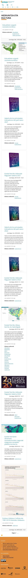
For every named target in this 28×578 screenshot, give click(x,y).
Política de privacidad (8, 557)
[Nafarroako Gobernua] (17, 574)
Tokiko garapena (17, 35)
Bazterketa (7, 349)
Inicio (2, 11)
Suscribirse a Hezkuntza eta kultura (1, 535)
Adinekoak (7, 348)
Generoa (6, 362)
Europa (16, 143)
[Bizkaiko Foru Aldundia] (10, 568)
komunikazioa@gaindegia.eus (10, 549)
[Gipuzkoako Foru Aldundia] (24, 568)
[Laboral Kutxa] (10, 574)
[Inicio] (8, 2)
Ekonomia (6, 352)
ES (8, 7)
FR (12, 7)
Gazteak (6, 360)
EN (17, 7)
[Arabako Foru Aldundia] (3, 568)
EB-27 (5, 351)
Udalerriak (7, 370)
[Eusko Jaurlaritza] (17, 568)
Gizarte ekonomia (8, 363)
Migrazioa (6, 365)
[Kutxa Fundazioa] (3, 574)
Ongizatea (6, 366)
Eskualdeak (15, 32)
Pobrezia (6, 368)
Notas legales (6, 556)
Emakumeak (7, 354)
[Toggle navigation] (11, 5)
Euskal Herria (16, 34)
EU (3, 7)
